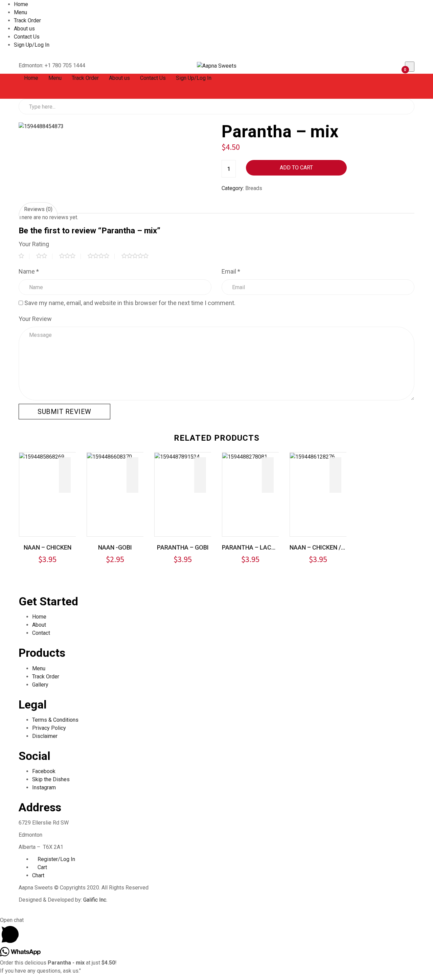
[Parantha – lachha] (244, 456)
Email (231, 271)
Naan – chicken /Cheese (318, 547)
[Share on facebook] (224, 200)
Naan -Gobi (115, 547)
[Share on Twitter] (236, 200)
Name (29, 271)
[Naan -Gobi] (109, 456)
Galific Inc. (95, 900)
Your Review (35, 318)
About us (24, 28)
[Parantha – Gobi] (177, 456)
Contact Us (27, 36)
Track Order (27, 20)
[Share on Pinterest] (260, 200)
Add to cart (296, 167)
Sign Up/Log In (31, 45)
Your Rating (34, 244)
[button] (401, 66)
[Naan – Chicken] (41, 456)
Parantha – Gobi (183, 547)
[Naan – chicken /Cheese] (312, 456)
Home (21, 4)
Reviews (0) (38, 209)
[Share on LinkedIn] (248, 200)
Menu (20, 12)
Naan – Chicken (47, 547)
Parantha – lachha (250, 547)
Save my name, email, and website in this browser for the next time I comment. (129, 302)
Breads (253, 188)
